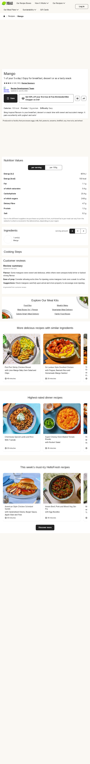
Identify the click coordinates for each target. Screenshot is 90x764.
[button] (45, 230)
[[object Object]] (77, 98)
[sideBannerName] (45, 139)
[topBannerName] (45, 26)
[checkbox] (5, 83)
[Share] (83, 98)
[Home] (4, 16)
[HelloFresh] (7, 3)
